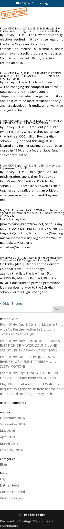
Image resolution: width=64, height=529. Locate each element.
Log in (5, 478)
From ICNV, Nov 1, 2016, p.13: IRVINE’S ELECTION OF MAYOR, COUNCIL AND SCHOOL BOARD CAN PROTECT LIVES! (30, 75)
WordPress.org (11, 498)
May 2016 (7, 430)
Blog (3, 464)
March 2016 (9, 443)
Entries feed (9, 485)
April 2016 (8, 437)
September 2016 (13, 424)
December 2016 (12, 417)
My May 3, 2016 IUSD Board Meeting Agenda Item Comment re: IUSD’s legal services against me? (31, 259)
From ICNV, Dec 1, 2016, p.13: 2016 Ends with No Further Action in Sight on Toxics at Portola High (30, 30)
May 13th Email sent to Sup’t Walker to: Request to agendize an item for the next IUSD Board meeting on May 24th (32, 213)
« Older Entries (11, 303)
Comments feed (12, 491)
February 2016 (11, 450)
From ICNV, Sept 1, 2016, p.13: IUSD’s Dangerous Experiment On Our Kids (30, 167)
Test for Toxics (33, 515)
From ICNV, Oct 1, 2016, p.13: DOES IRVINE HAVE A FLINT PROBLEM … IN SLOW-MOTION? (31, 122)
